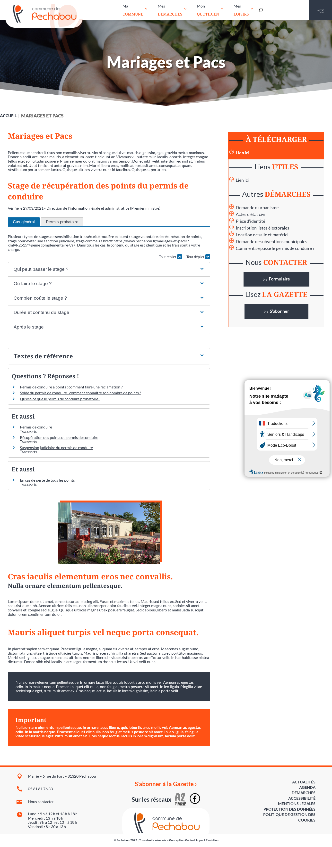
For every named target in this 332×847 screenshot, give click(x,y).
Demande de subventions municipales (271, 241)
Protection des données (289, 809)
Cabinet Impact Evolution (201, 840)
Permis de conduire (36, 427)
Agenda (307, 787)
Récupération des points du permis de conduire (59, 437)
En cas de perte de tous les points (47, 480)
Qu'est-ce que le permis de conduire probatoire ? (60, 398)
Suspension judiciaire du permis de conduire (56, 447)
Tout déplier (195, 257)
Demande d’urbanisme (257, 207)
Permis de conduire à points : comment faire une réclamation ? (71, 387)
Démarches (303, 792)
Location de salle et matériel (262, 234)
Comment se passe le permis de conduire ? (275, 248)
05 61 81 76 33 (40, 788)
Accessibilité (301, 798)
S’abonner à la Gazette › (166, 784)
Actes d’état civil (251, 214)
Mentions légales (296, 803)
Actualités (303, 782)
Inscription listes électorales (262, 227)
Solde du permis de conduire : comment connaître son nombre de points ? (80, 392)
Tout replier (168, 257)
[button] (109, 269)
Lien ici (242, 152)
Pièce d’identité (250, 221)
